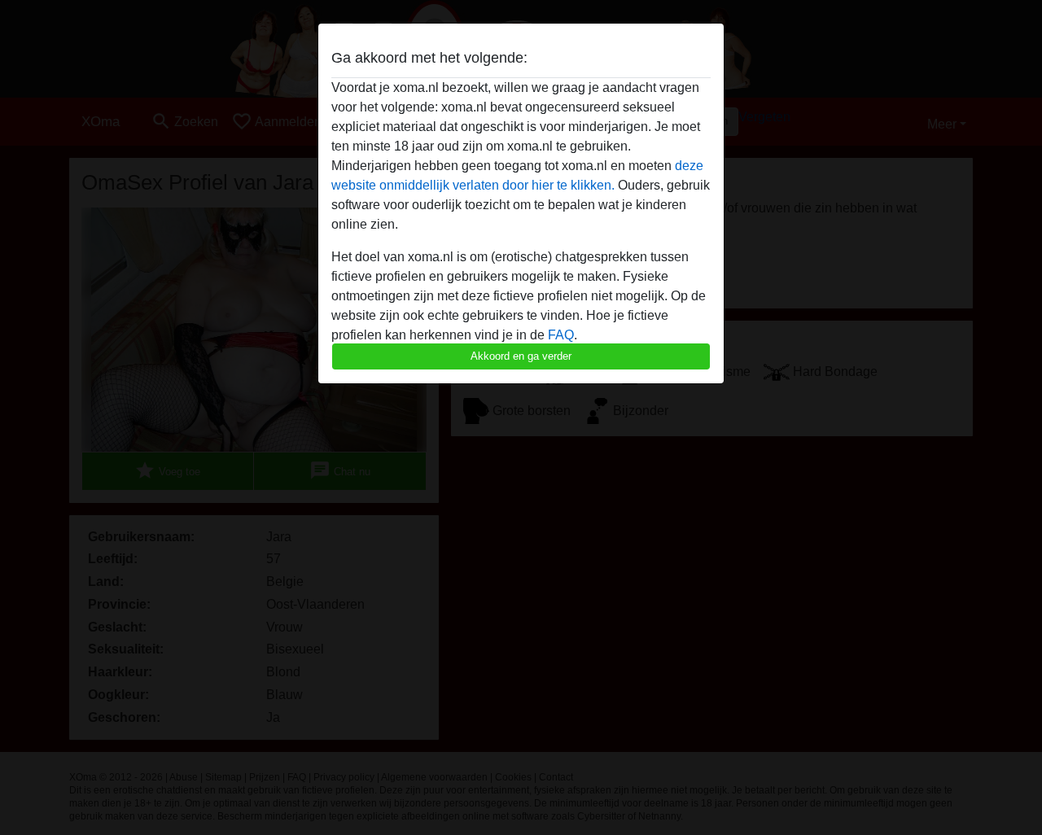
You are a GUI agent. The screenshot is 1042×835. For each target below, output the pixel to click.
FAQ (561, 335)
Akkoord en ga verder (521, 356)
